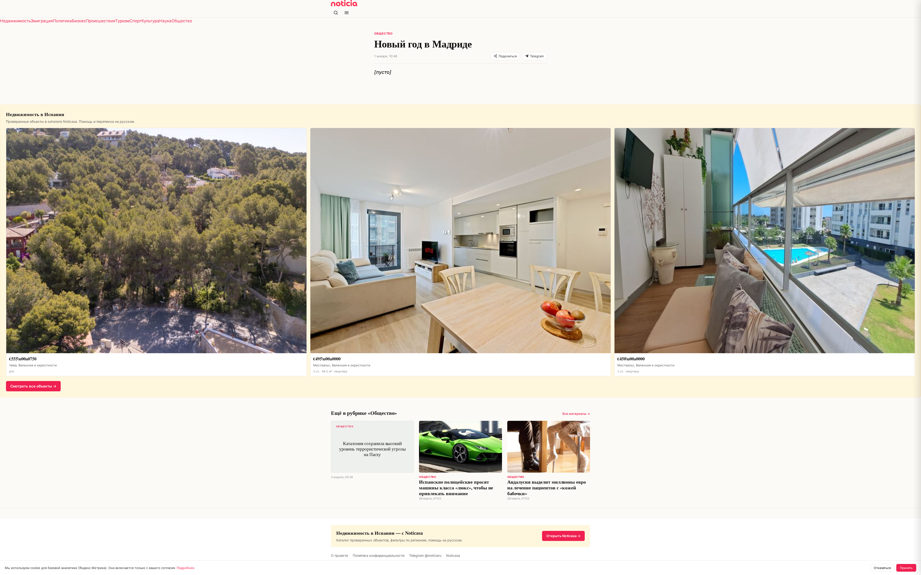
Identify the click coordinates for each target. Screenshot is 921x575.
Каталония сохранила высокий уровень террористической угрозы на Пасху (371, 441)
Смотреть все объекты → (33, 386)
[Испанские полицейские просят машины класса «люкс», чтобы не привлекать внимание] (460, 447)
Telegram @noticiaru (425, 555)
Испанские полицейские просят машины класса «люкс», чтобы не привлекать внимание (456, 487)
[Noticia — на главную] (344, 3)
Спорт (136, 20)
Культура (150, 20)
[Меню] (346, 13)
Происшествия (100, 20)
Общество (181, 20)
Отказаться (882, 568)
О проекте (339, 555)
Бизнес (79, 20)
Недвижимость (15, 20)
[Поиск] (336, 13)
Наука (165, 20)
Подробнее (185, 568)
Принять (906, 568)
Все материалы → (576, 414)
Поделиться (508, 56)
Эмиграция (42, 20)
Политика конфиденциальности (378, 555)
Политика (62, 20)
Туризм (122, 20)
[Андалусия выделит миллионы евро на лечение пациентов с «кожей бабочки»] (548, 447)
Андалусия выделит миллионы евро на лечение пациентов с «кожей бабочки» (546, 487)
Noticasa (453, 555)
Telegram (537, 56)
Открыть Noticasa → (563, 536)
